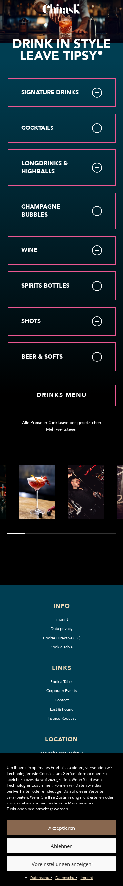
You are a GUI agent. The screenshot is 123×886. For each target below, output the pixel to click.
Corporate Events (61, 690)
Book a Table (61, 647)
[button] (9, 9)
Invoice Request (62, 718)
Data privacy (61, 628)
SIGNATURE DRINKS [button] (50, 92)
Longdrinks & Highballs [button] (44, 167)
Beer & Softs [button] (42, 357)
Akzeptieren (61, 828)
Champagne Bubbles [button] (40, 211)
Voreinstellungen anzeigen (61, 864)
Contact (62, 700)
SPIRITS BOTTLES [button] (45, 286)
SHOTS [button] (31, 321)
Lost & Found (61, 709)
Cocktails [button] (37, 128)
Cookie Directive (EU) (61, 638)
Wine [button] (29, 250)
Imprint (87, 877)
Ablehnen (61, 846)
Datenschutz (41, 877)
